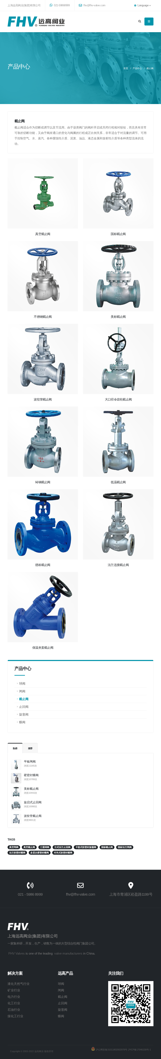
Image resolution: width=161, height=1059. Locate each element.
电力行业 (14, 996)
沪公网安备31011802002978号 (111, 1049)
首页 (125, 68)
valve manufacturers (68, 953)
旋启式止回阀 (33, 802)
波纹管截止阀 (33, 815)
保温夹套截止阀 (42, 647)
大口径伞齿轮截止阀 (118, 399)
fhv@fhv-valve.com (94, 5)
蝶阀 (22, 722)
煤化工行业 (15, 1016)
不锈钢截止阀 (43, 316)
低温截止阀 (118, 482)
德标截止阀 (42, 565)
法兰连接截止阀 (118, 565)
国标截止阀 (118, 234)
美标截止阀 (31, 788)
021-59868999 (61, 5)
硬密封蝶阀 (31, 775)
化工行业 (14, 1003)
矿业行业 (14, 990)
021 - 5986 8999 (30, 894)
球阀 (22, 683)
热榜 (15, 748)
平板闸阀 (30, 761)
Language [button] (143, 5)
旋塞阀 (24, 714)
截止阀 (150, 68)
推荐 (30, 748)
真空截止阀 (42, 234)
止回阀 (24, 706)
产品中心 (137, 68)
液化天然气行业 (19, 983)
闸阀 (22, 691)
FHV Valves (16, 953)
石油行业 (14, 1009)
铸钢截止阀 (42, 482)
